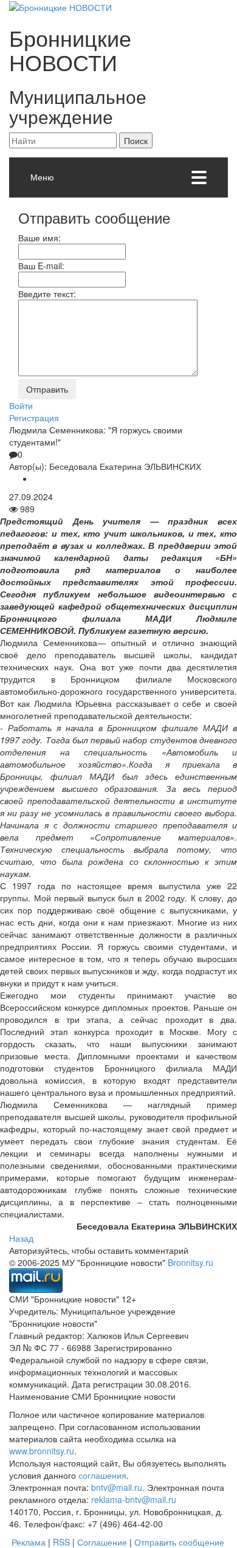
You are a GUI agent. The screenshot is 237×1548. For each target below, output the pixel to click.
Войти (21, 405)
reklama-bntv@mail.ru (133, 1499)
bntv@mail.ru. (118, 1487)
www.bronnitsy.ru (41, 1451)
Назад (21, 1238)
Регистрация (34, 417)
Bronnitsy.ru (190, 1262)
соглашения (102, 1475)
